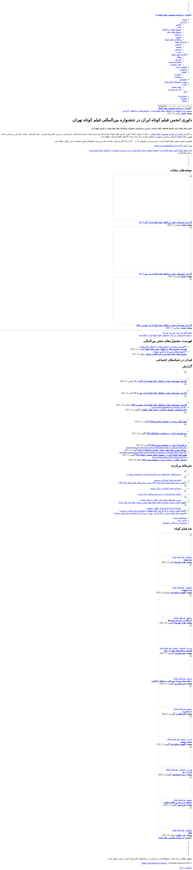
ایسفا (156, 150)
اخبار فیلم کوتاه (185, 150)
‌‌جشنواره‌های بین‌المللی (171, 29)
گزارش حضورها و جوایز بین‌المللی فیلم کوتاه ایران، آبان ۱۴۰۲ (165, 222)
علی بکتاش (181, 835)
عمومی (178, 37)
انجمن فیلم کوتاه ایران (168, 150)
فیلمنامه (183, 79)
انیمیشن (177, 49)
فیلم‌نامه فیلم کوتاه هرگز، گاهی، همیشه (164, 508)
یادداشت (183, 69)
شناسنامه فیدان (180, 518)
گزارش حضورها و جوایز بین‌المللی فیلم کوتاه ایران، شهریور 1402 (164, 325)
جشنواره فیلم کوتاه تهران (142, 150)
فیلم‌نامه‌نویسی (174, 62)
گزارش (183, 22)
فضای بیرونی (181, 67)
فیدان (184, 19)
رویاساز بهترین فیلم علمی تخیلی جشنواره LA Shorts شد (162, 450)
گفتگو (184, 72)
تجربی (178, 52)
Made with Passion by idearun (154, 863)
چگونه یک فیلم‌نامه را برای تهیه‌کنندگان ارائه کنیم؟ (159, 494)
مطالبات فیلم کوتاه (173, 39)
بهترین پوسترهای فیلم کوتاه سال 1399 (134, 483)
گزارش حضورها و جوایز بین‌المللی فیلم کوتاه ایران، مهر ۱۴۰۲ (165, 274)
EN (185, 92)
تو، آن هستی (186, 590)
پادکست (177, 74)
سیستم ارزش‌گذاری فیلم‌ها (175, 523)
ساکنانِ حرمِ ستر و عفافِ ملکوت (177, 802)
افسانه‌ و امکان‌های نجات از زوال (178, 651)
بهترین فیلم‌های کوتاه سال (175, 82)
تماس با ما (182, 520)
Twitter (184, 98)
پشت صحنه (176, 87)
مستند (178, 47)
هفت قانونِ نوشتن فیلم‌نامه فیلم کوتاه (135, 502)
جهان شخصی (175, 64)
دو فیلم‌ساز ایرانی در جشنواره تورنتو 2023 (169, 445)
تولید (179, 27)
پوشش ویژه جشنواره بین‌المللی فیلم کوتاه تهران (171, 111)
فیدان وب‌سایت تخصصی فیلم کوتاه (166, 134)
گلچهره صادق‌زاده (178, 592)
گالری (184, 84)
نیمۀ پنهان (188, 559)
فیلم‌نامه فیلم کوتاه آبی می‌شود (167, 480)
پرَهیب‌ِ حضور (186, 742)
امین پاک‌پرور (180, 683)
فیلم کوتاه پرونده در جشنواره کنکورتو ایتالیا (168, 421)
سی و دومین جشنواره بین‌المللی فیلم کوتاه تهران (110, 150)
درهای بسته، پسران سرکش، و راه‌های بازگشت (171, 681)
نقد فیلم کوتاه (181, 42)
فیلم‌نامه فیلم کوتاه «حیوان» (125, 513)
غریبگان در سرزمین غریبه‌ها (180, 620)
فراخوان (177, 34)
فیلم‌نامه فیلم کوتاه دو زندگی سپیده (165, 488)
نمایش (178, 24)
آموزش (178, 59)
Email (184, 101)
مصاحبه (178, 77)
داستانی (178, 44)
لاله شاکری (181, 714)
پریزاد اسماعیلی (179, 774)
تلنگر (190, 833)
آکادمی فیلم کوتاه (179, 54)
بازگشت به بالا (186, 868)
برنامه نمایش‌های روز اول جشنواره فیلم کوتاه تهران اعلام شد (165, 335)
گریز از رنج (187, 772)
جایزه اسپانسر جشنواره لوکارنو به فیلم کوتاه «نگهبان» (163, 410)
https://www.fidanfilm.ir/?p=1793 (168, 146)
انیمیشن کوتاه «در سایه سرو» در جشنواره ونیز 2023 (164, 460)
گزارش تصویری (174, 89)
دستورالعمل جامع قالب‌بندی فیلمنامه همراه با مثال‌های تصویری (153, 474)
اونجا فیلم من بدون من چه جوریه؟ (177, 333)
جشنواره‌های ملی (173, 32)
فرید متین (181, 805)
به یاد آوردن (187, 711)
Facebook (183, 96)
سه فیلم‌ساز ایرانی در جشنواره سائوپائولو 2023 (166, 433)
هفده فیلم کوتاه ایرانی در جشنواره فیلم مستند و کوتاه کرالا (161, 455)
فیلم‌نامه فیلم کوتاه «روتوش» (132, 511)
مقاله (179, 57)
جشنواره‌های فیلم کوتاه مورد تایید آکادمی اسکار (166, 354)
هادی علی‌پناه (180, 562)
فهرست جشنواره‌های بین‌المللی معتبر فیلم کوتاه (166, 349)
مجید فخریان (180, 653)
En (157, 15)
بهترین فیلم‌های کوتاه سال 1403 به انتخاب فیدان (160, 500)
